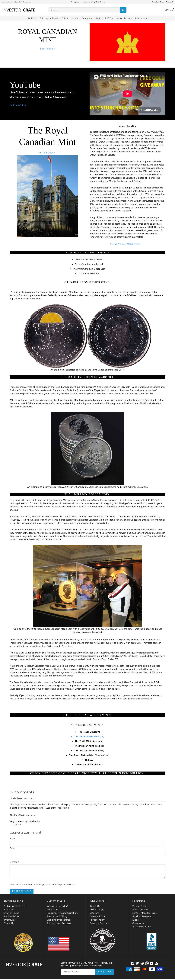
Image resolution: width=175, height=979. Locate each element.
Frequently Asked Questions (62, 913)
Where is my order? (57, 906)
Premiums (9, 920)
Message (14, 862)
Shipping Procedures (58, 920)
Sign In (155, 2)
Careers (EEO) (97, 916)
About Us (95, 906)
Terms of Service (99, 923)
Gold (65, 18)
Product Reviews (141, 916)
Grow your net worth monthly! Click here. (87, 2)
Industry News (140, 909)
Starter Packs (11, 913)
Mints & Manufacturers (144, 913)
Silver (75, 18)
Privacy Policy (97, 920)
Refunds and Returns (59, 923)
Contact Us (27, 2)
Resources (142, 18)
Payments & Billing (57, 916)
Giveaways (138, 923)
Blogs (135, 920)
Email (13, 848)
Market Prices (124, 18)
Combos (87, 18)
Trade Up (9, 923)
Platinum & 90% (104, 18)
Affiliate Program (141, 926)
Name (13, 838)
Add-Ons (32, 18)
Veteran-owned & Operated (12, 2)
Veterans (94, 913)
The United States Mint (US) (89, 736)
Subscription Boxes (49, 18)
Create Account (166, 2)
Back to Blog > (47, 48)
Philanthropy (97, 909)
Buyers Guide (139, 906)
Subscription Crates (14, 906)
